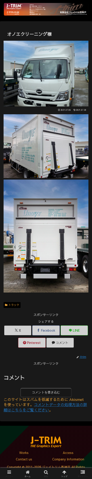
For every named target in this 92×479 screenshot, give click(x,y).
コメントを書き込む (46, 392)
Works (24, 452)
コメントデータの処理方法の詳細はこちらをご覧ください (45, 407)
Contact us (24, 459)
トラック (13, 305)
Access (68, 452)
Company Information (68, 459)
